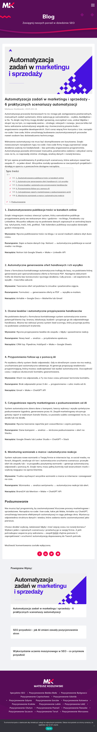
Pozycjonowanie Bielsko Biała (43, 692)
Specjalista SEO (17, 692)
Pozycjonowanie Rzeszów (75, 707)
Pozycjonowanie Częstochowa (35, 696)
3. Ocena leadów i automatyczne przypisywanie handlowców (41, 185)
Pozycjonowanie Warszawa (75, 711)
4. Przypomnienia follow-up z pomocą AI (33, 188)
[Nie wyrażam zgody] (94, 726)
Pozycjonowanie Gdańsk (65, 696)
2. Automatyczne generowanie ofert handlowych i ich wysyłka (42, 181)
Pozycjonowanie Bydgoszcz (74, 692)
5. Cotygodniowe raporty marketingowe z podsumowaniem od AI (43, 192)
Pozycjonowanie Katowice (75, 700)
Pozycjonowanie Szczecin (21, 711)
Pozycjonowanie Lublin (50, 703)
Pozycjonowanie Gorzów (47, 700)
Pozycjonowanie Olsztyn (21, 707)
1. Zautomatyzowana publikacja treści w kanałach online (40, 177)
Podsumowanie (18, 201)
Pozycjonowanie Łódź (75, 703)
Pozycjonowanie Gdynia (20, 700)
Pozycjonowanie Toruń (47, 711)
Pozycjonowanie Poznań (48, 707)
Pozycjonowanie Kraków (23, 703)
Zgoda (49, 728)
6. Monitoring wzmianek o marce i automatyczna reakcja (40, 195)
